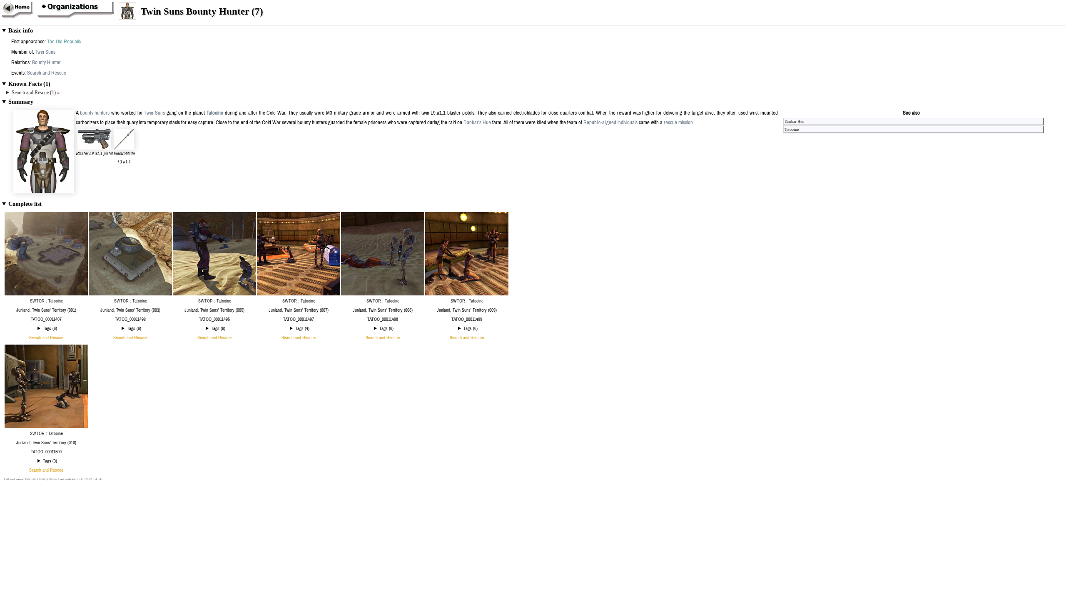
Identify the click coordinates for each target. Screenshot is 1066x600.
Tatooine (215, 113)
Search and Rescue (46, 73)
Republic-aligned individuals (610, 122)
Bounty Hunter (46, 62)
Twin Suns (45, 52)
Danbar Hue (794, 121)
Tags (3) (50, 461)
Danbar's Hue (477, 122)
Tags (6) (50, 328)
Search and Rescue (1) (36, 92)
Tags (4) (302, 328)
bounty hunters (95, 113)
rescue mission (678, 122)
